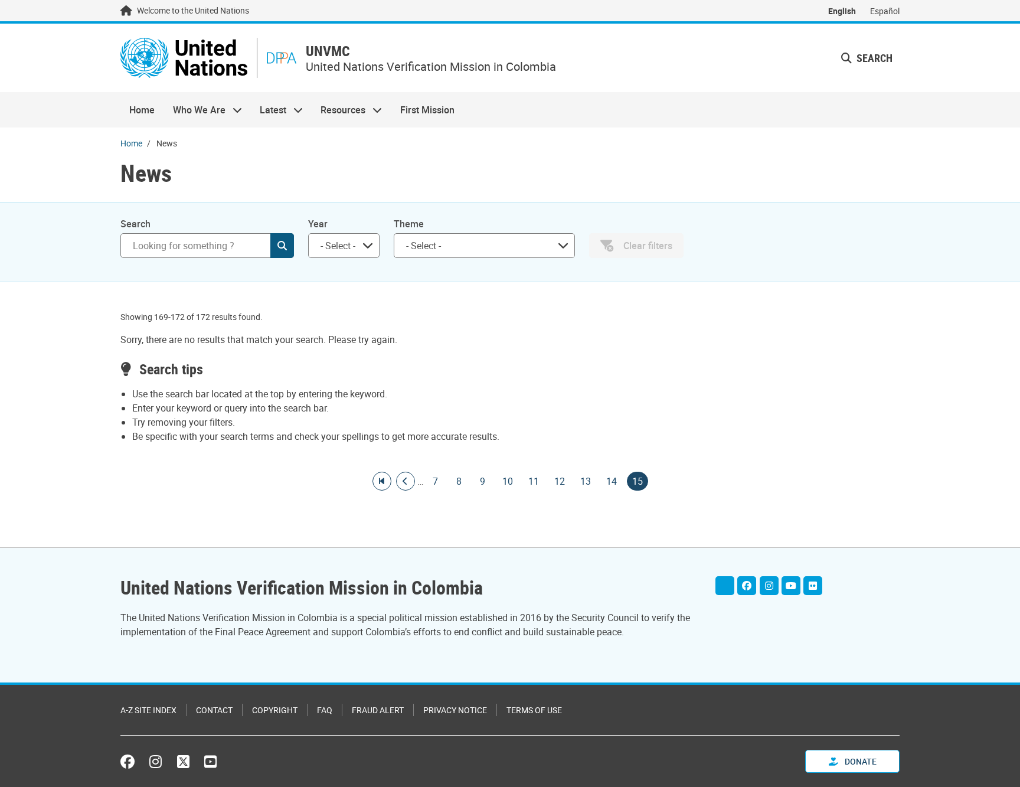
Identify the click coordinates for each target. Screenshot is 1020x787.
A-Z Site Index (148, 710)
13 (585, 481)
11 (533, 481)
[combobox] (344, 245)
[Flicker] (812, 585)
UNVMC (328, 51)
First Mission (427, 109)
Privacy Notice (455, 710)
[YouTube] (791, 585)
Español (885, 11)
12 (559, 481)
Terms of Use (534, 710)
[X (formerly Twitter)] (183, 762)
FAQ (324, 710)
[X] (724, 585)
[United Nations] (183, 58)
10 (507, 481)
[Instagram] (769, 585)
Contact (214, 710)
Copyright (275, 710)
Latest (268, 109)
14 (611, 481)
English (842, 11)
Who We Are (194, 109)
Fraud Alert (378, 710)
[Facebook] (746, 585)
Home (142, 109)
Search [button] (873, 58)
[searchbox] (339, 246)
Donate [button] (860, 761)
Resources (338, 109)
